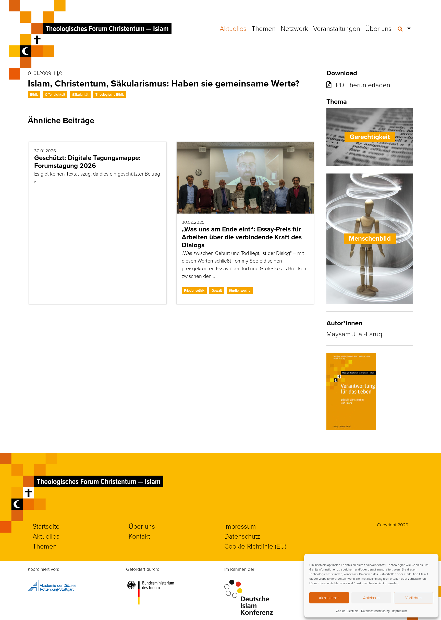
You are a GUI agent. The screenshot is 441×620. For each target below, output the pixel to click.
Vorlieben (413, 597)
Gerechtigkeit (370, 137)
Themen (264, 28)
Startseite (46, 526)
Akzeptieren (329, 597)
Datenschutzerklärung (375, 611)
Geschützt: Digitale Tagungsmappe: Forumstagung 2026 (87, 161)
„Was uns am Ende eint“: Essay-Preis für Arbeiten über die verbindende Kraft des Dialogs (242, 237)
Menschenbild (370, 238)
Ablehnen (371, 597)
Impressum (399, 611)
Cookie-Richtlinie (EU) (255, 546)
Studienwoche (239, 290)
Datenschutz (242, 536)
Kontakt (139, 536)
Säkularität (80, 94)
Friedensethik (194, 290)
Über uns (378, 28)
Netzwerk (294, 28)
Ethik (34, 94)
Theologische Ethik (109, 94)
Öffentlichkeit (55, 94)
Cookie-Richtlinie (347, 611)
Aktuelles (233, 28)
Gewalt (217, 290)
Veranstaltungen (336, 28)
